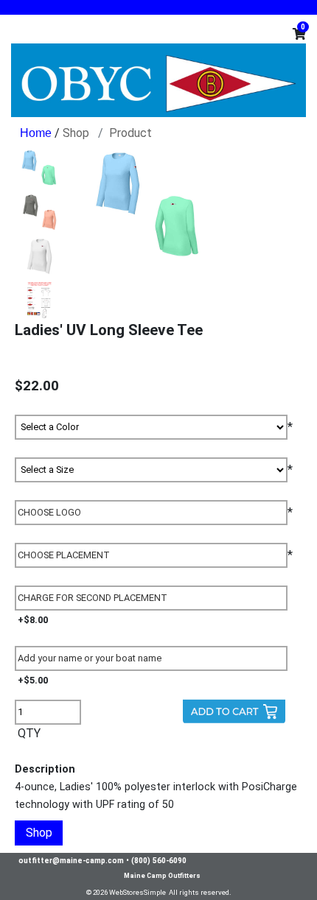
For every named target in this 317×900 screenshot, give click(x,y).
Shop (76, 133)
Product (130, 133)
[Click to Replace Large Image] (39, 168)
